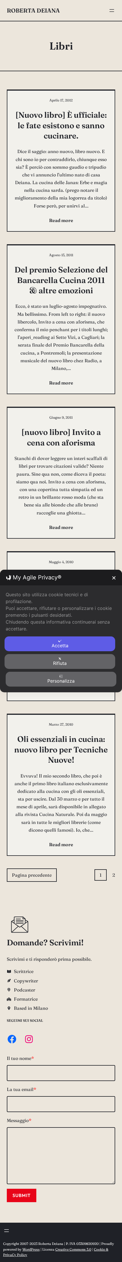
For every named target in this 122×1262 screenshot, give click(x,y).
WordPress (31, 1249)
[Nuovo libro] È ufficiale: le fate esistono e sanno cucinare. (61, 125)
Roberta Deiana (33, 10)
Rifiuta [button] (60, 663)
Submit (21, 1195)
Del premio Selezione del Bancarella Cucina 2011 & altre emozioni (61, 280)
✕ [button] (114, 578)
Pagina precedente (32, 875)
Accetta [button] (60, 645)
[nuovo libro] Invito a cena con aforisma (61, 437)
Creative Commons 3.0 (73, 1249)
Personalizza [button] (61, 681)
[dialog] (61, 631)
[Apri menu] (111, 10)
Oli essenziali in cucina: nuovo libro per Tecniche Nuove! (61, 749)
